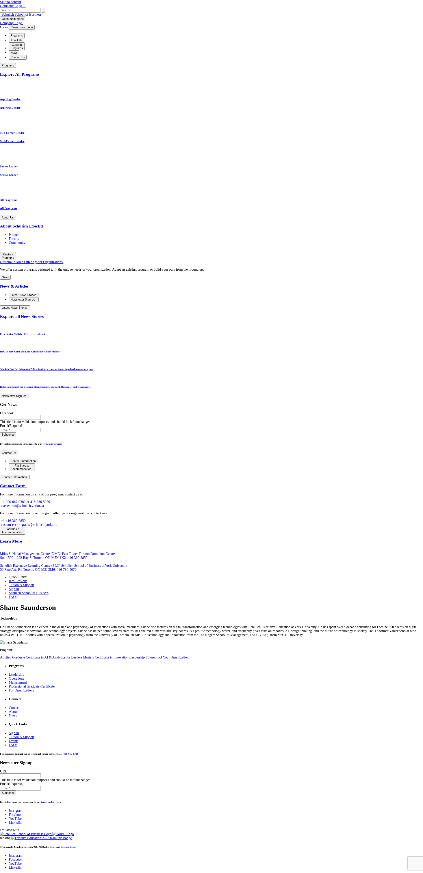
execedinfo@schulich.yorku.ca (22, 506)
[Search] (43, 10)
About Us (16, 40)
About (13, 711)
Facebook (15, 814)
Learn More (11, 541)
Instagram (15, 810)
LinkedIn (15, 822)
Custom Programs (17, 46)
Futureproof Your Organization (167, 657)
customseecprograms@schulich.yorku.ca (29, 524)
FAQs (13, 597)
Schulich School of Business (21, 14)
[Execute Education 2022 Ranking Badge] (41, 838)
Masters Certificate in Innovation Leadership (114, 657)
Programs (17, 35)
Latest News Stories (24, 295)
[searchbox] (20, 10)
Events (13, 741)
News (14, 52)
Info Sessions (18, 581)
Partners (14, 235)
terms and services (52, 443)
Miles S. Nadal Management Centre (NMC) (31, 554)
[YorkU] (63, 834)
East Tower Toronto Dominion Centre (57, 555)
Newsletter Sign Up (23, 299)
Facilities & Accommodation (21, 467)
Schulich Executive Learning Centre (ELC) (30, 565)
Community (17, 242)
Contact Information (24, 461)
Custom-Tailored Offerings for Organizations (31, 262)
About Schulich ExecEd (22, 226)
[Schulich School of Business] (26, 834)
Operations (16, 678)
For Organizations (21, 690)
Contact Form (13, 486)
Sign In (14, 589)
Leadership (16, 674)
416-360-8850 (77, 557)
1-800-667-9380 (69, 753)
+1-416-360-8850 (13, 521)
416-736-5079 (40, 502)
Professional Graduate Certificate (32, 686)
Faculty (14, 238)
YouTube (15, 818)
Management (18, 682)
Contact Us (18, 57)
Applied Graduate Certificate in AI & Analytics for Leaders (41, 657)
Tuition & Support (21, 585)
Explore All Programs (20, 74)
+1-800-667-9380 (13, 502)
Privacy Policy (68, 846)
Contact (14, 708)
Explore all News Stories (22, 316)
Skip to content (10, 2)
